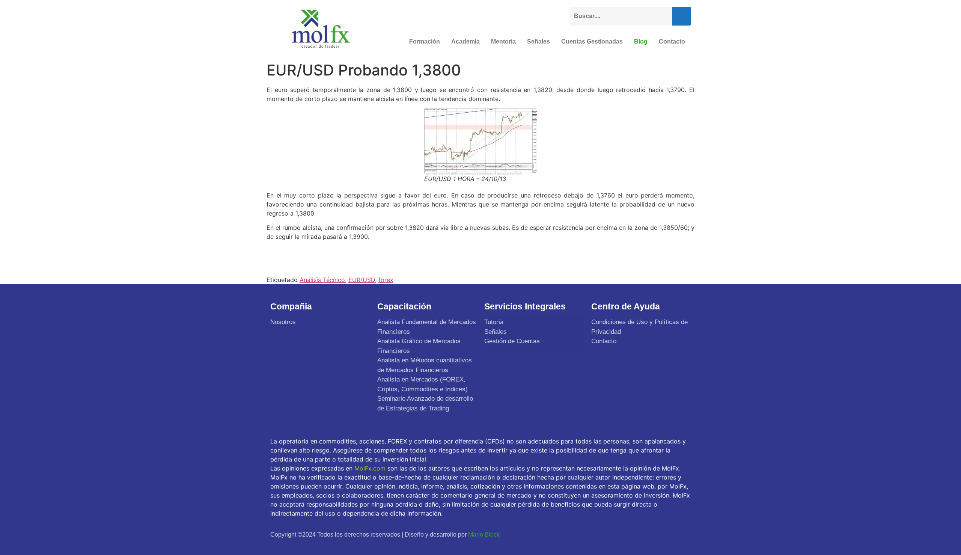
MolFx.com (370, 468)
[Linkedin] (682, 534)
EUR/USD (361, 280)
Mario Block (484, 534)
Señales (538, 41)
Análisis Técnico (322, 280)
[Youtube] (664, 534)
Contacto (672, 41)
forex (385, 280)
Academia (465, 41)
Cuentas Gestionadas (592, 41)
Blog (641, 41)
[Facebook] (629, 534)
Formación (424, 41)
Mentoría (503, 41)
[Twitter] (647, 534)
